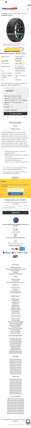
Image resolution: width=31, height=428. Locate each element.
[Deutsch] (30, 5)
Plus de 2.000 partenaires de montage (15, 237)
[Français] (28, 5)
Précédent (4, 13)
